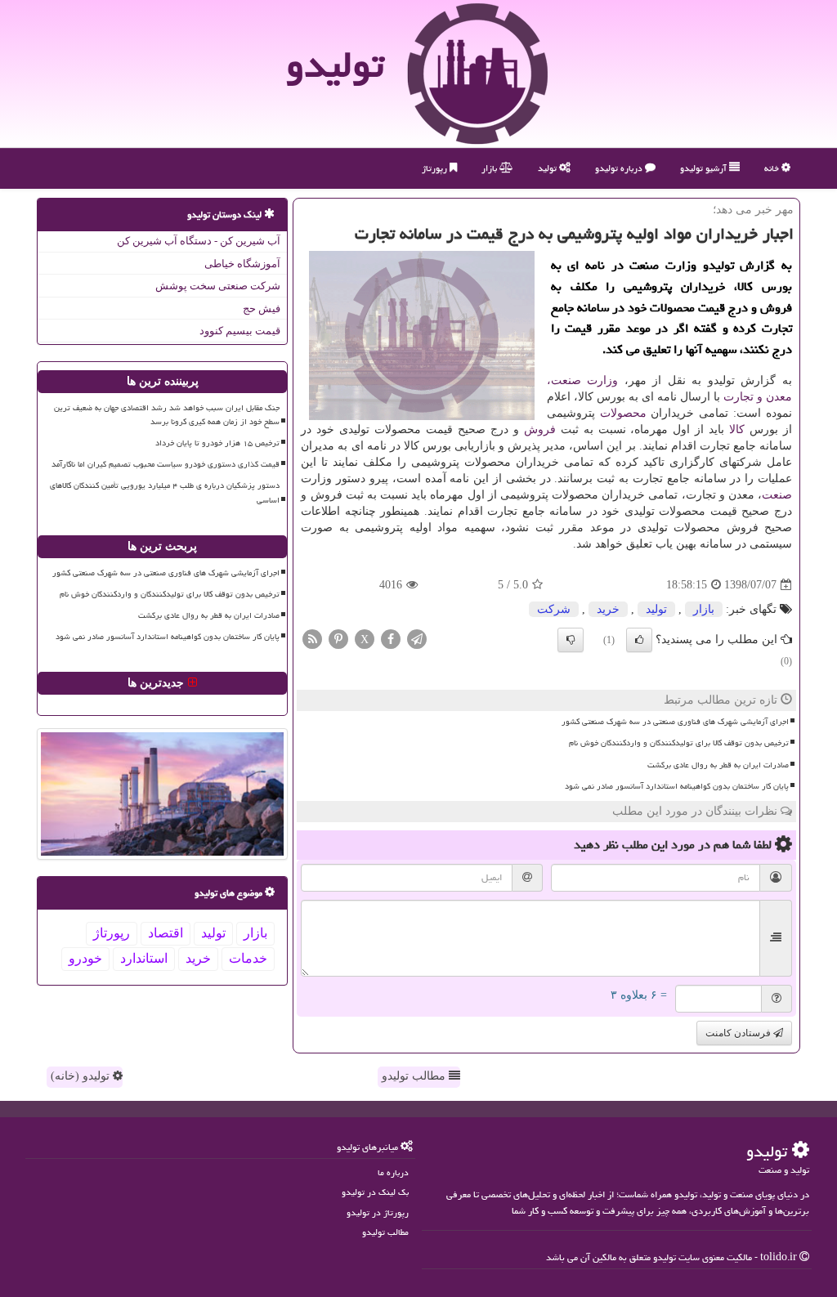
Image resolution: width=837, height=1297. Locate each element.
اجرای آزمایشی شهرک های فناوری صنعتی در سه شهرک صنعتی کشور (675, 721)
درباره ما (393, 1172)
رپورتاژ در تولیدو (378, 1212)
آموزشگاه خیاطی (242, 263)
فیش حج (261, 308)
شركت (554, 609)
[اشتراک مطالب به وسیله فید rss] (312, 639)
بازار (490, 168)
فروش (540, 429)
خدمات (248, 958)
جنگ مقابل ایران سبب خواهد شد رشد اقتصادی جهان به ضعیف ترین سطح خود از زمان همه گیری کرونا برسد (167, 415)
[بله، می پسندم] (639, 640)
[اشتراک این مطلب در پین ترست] (338, 639)
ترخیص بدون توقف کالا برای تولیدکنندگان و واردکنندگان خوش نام (679, 743)
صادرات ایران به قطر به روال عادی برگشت (718, 765)
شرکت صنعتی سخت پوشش (217, 286)
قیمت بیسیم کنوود (239, 330)
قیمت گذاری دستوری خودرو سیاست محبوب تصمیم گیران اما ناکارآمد (165, 464)
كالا (737, 429)
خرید (608, 609)
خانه (772, 168)
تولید (548, 168)
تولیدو (335, 64)
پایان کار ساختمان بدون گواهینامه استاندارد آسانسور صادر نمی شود (677, 786)
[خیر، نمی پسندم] (570, 640)
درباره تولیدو (620, 168)
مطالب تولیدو (415, 1076)
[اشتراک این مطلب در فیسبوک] (390, 639)
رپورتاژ (436, 168)
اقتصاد (165, 933)
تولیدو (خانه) (82, 1076)
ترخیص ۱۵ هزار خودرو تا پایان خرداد (217, 443)
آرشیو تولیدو (704, 168)
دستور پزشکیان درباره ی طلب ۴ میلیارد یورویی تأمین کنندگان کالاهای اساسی (165, 492)
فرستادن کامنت (739, 1033)
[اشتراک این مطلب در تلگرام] (416, 639)
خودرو (85, 958)
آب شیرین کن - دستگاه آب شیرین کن (198, 241)
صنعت (777, 495)
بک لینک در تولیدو (375, 1192)
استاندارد (144, 958)
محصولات (623, 413)
